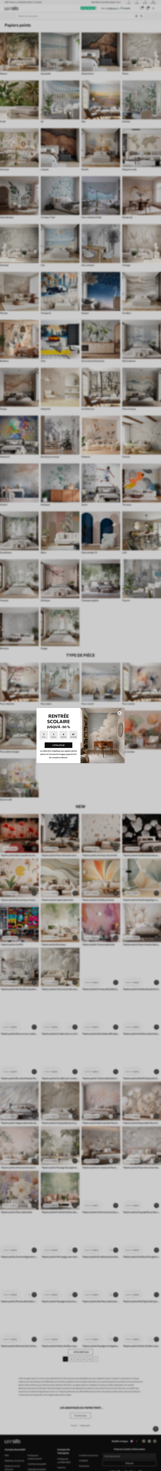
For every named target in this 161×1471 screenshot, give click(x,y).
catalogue (58, 745)
